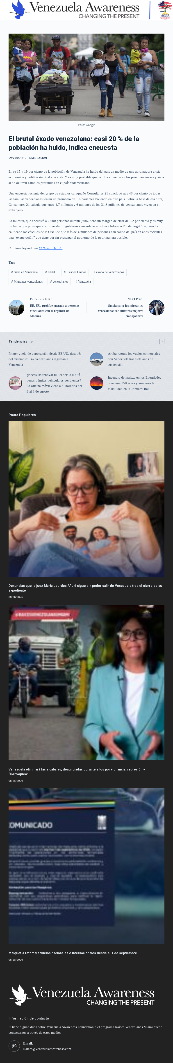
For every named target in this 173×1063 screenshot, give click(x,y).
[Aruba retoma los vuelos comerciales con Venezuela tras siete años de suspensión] (96, 359)
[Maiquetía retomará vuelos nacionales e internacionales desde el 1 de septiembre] (86, 866)
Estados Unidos (75, 272)
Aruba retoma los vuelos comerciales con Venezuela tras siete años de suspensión (134, 359)
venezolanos (59, 281)
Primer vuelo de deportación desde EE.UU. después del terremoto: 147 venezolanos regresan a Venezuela (45, 359)
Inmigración (38, 158)
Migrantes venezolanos (27, 281)
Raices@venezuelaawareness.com (47, 1049)
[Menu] (162, 10)
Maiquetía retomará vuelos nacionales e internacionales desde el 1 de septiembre (73, 953)
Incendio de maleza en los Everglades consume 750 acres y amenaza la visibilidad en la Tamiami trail (134, 383)
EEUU (50, 272)
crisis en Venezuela (24, 272)
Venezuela (83, 281)
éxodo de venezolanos (109, 272)
